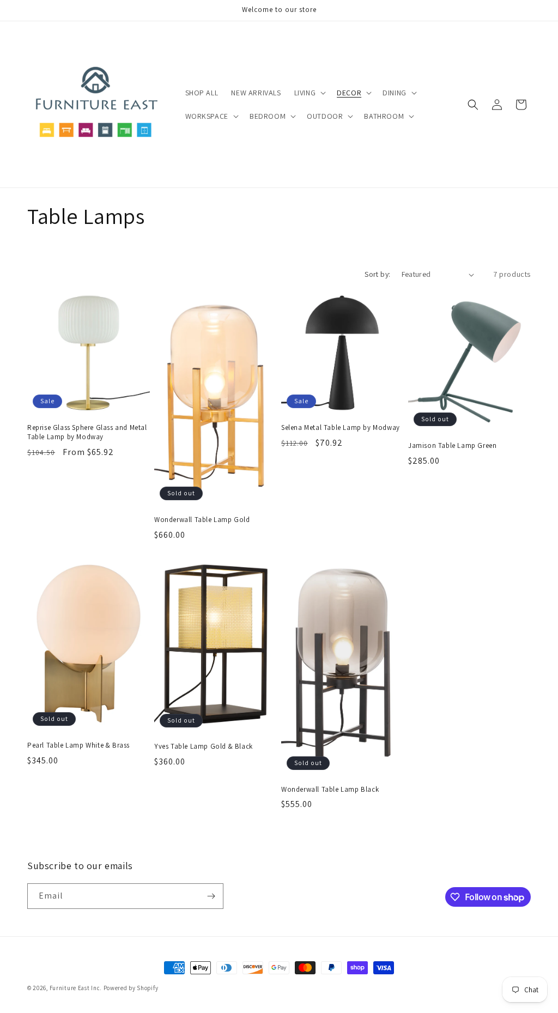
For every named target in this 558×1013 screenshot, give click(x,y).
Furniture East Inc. (76, 988)
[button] (309, 92)
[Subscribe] (211, 896)
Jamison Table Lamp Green (452, 445)
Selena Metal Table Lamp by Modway (340, 427)
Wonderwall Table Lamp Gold (202, 519)
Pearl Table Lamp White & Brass (78, 745)
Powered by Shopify (131, 988)
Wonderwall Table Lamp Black (330, 789)
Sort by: (377, 274)
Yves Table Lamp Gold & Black (203, 746)
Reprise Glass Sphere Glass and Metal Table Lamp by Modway (87, 432)
